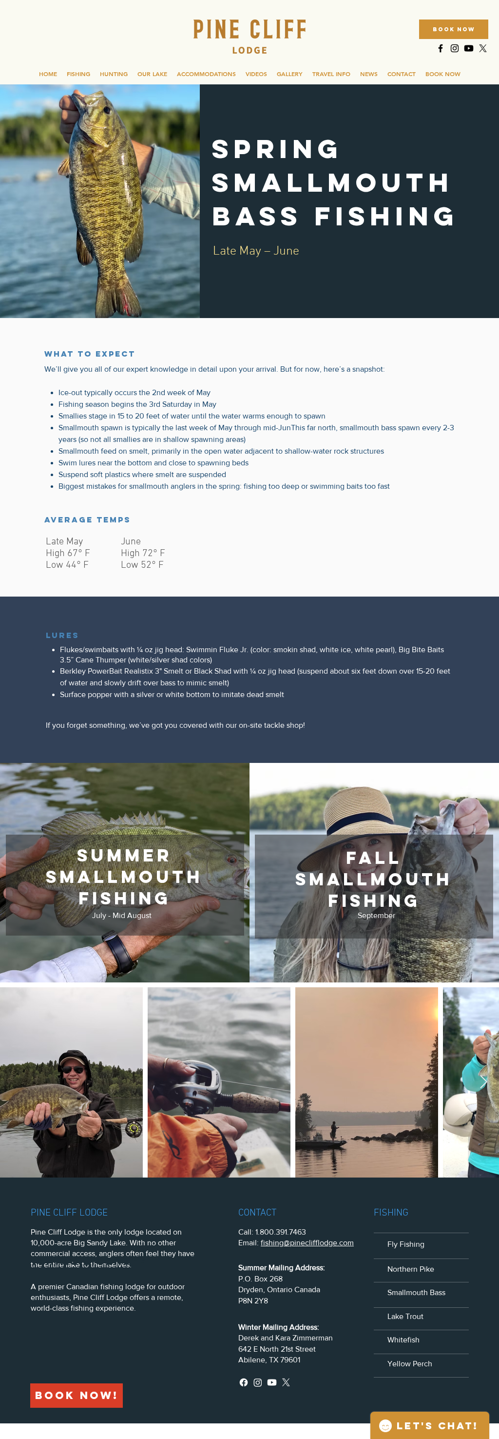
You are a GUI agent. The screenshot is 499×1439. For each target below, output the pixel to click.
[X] (483, 48)
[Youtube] (468, 48)
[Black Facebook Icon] (440, 48)
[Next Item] (484, 1082)
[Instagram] (257, 1382)
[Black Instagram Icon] (454, 48)
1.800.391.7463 (280, 1232)
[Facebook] (243, 1382)
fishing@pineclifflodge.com (307, 1243)
